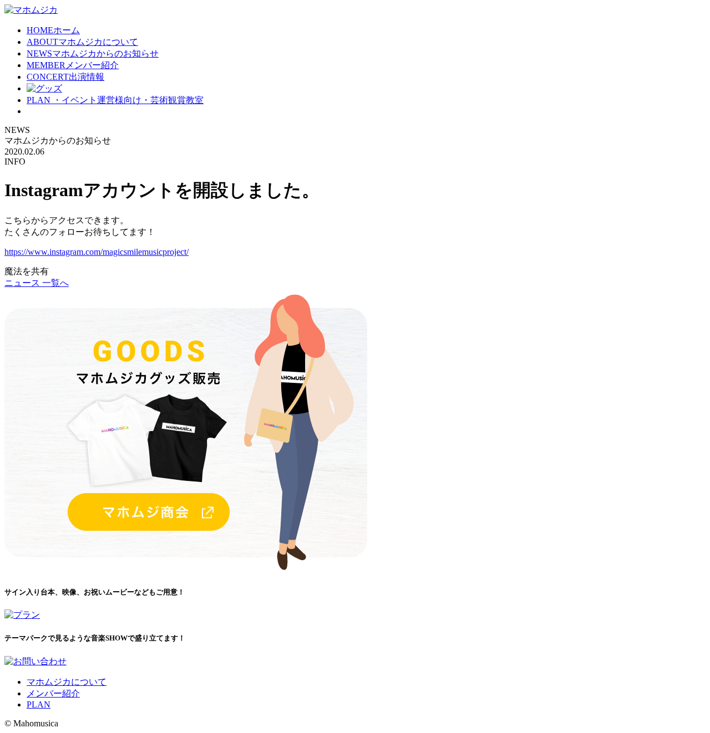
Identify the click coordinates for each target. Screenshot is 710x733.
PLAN (115, 100)
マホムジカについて (66, 681)
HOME (53, 30)
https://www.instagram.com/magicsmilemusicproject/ (96, 252)
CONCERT (65, 76)
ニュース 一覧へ (36, 283)
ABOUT (82, 42)
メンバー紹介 (53, 693)
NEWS (93, 53)
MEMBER (73, 65)
